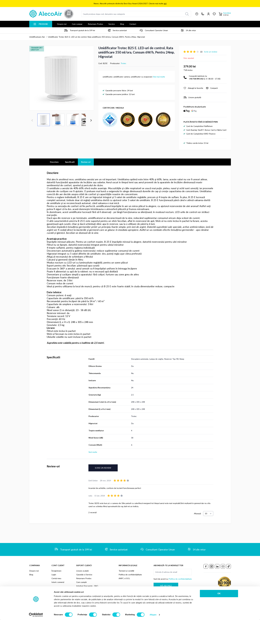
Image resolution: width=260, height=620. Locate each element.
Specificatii (70, 162)
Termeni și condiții (126, 571)
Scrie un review (103, 468)
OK (219, 593)
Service (111, 24)
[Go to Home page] (51, 14)
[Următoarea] (91, 120)
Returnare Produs (95, 24)
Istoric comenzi (57, 582)
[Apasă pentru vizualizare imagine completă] (62, 78)
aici (165, 3)
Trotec (123, 63)
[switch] (93, 614)
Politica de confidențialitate (130, 574)
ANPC (121, 578)
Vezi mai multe (159, 77)
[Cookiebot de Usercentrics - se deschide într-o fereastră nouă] (36, 615)
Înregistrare (56, 571)
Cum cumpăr (81, 582)
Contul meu (56, 578)
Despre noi (61, 24)
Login (53, 574)
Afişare (153, 615)
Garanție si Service (84, 574)
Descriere (54, 162)
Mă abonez (166, 585)
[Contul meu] (208, 14)
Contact (132, 24)
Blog (122, 24)
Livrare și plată (82, 571)
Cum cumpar (77, 24)
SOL (128, 578)
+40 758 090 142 (196, 79)
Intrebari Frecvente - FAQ (87, 586)
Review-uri (86, 162)
